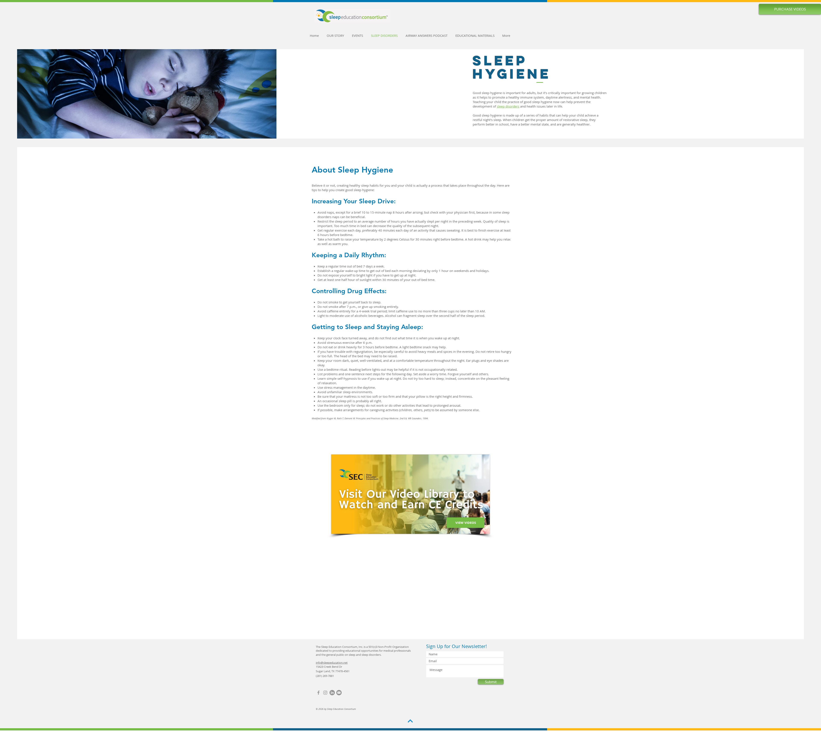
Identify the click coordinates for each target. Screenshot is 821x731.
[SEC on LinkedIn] (332, 692)
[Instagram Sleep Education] (325, 692)
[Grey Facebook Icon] (318, 692)
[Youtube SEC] (339, 692)
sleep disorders (508, 106)
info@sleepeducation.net (332, 663)
